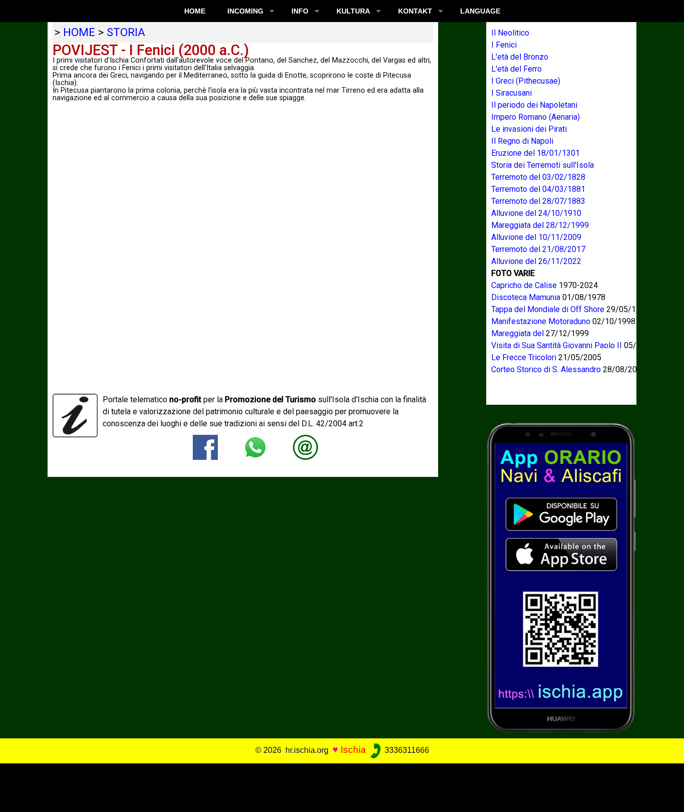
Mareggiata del (518, 333)
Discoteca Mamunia (526, 297)
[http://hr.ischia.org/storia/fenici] (305, 446)
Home (194, 11)
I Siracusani (511, 93)
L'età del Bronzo (519, 57)
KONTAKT (415, 11)
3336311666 (406, 750)
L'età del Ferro (516, 69)
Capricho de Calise (525, 285)
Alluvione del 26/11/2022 (536, 261)
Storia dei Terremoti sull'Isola (542, 165)
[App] (561, 577)
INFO (299, 11)
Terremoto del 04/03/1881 (538, 189)
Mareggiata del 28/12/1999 (540, 225)
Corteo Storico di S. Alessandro (547, 369)
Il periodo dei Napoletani (534, 105)
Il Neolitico (510, 33)
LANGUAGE (480, 11)
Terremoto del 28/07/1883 (538, 201)
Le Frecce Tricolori (524, 357)
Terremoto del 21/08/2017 (538, 249)
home (79, 32)
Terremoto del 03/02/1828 (538, 177)
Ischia (353, 749)
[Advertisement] (335, 785)
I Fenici (504, 45)
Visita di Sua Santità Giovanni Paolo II (557, 345)
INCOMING (245, 11)
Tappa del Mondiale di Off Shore (548, 309)
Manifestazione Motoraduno (541, 321)
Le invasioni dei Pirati (529, 129)
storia (126, 32)
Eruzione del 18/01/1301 (535, 153)
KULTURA (353, 11)
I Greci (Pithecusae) (525, 81)
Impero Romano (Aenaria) (535, 117)
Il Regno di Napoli (522, 141)
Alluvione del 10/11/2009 (536, 237)
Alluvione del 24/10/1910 (536, 213)
